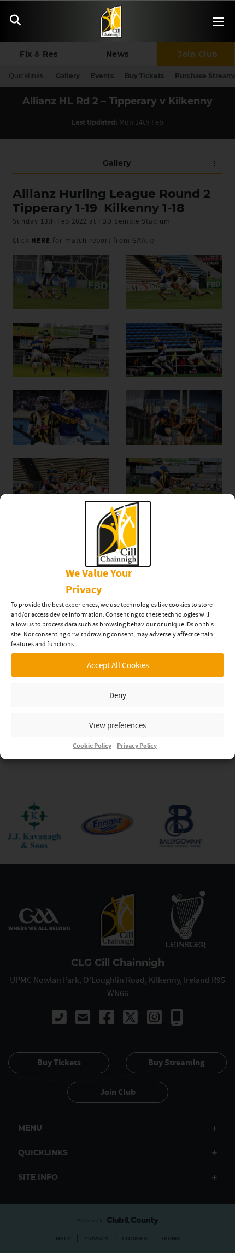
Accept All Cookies (118, 665)
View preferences (117, 725)
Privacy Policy (137, 746)
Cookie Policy (92, 746)
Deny (117, 695)
